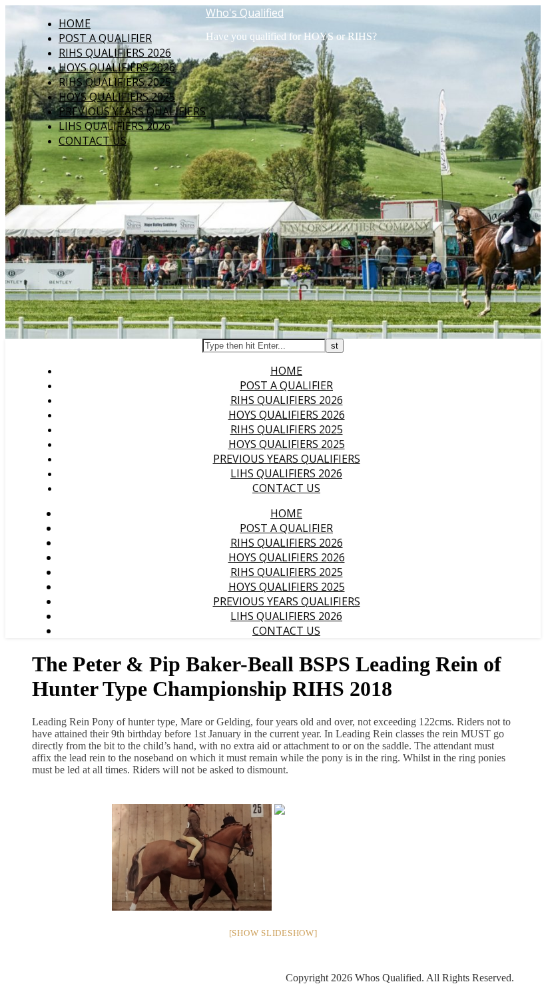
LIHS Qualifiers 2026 (114, 126)
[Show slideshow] (273, 933)
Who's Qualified (245, 12)
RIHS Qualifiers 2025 (115, 82)
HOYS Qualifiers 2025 (117, 96)
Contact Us (93, 140)
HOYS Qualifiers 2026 (117, 67)
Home (75, 23)
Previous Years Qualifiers (132, 111)
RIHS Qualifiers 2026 (115, 52)
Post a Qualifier (105, 38)
